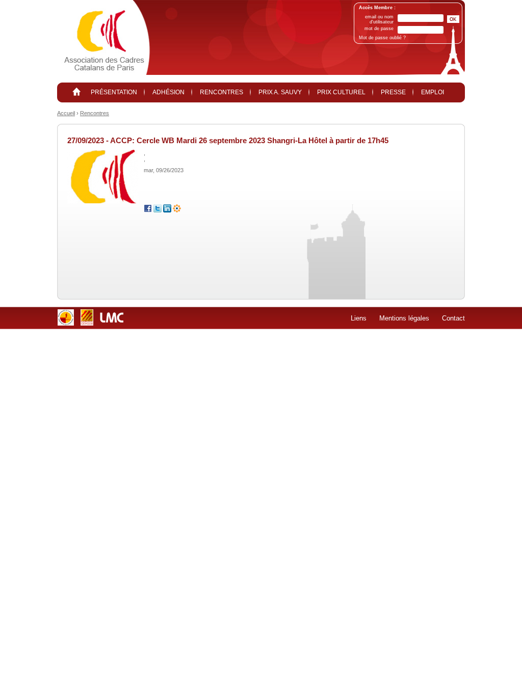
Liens (359, 318)
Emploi (432, 92)
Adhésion (168, 92)
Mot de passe (379, 28)
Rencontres (221, 92)
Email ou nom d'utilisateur (379, 19)
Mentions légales (404, 318)
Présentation (114, 92)
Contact (453, 318)
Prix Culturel (341, 92)
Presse (393, 92)
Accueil (66, 113)
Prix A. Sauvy (280, 92)
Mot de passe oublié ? (382, 37)
